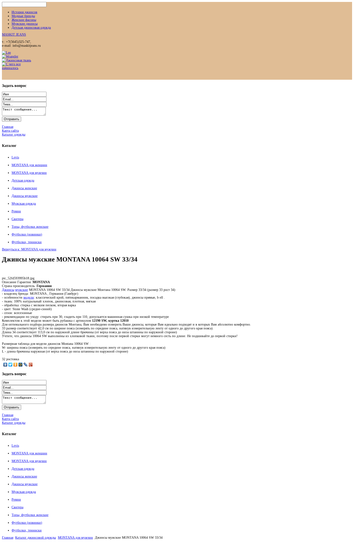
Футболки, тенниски (27, 242)
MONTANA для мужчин (29, 173)
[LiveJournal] (25, 364)
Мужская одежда (24, 203)
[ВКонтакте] (5, 364)
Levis (15, 157)
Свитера (17, 219)
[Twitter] (10, 364)
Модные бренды (23, 16)
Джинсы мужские (25, 196)
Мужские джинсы (25, 24)
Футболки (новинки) (27, 234)
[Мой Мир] (20, 364)
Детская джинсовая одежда (31, 27)
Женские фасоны (24, 20)
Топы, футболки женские (30, 227)
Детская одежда (23, 180)
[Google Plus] (30, 364)
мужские (21, 290)
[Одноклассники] (15, 364)
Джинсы (8, 290)
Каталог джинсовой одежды (35, 537)
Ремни (16, 211)
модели (28, 297)
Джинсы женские (24, 188)
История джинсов (24, 12)
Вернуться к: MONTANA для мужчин (29, 249)
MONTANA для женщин (29, 165)
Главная (7, 537)
